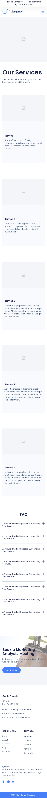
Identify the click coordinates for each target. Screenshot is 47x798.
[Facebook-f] (3, 781)
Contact (6, 751)
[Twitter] (13, 781)
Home (5, 736)
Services (6, 743)
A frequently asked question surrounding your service (21, 524)
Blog (4, 747)
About (5, 740)
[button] (43, 12)
